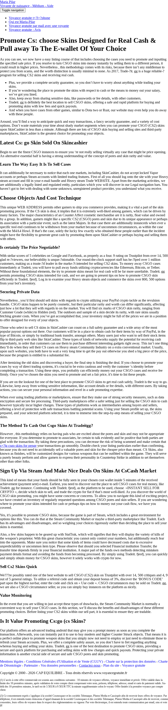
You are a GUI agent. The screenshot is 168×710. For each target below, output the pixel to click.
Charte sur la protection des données (131, 661)
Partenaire (31, 665)
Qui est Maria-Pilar (22, 22)
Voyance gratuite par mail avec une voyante (39, 26)
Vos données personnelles (58, 665)
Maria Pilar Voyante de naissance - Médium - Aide (26, 4)
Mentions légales (11, 661)
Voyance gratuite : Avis (25, 30)
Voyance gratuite (133, 665)
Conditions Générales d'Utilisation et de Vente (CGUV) (64, 661)
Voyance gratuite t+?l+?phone (29, 18)
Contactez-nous (89, 665)
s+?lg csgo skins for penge (18, 445)
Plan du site (111, 665)
